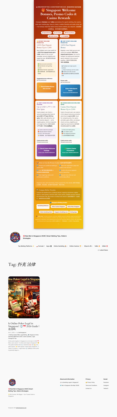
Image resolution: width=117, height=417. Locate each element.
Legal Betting (23, 334)
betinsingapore (22, 332)
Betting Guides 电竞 (14, 334)
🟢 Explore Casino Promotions (70, 150)
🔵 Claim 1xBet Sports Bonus (70, 90)
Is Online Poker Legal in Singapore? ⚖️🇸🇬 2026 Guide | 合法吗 (23, 326)
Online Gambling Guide (46, 212)
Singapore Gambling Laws (61, 212)
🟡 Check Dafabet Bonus (46, 87)
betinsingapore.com (21, 407)
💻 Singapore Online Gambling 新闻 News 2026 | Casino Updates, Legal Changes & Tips (23, 336)
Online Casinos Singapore (58, 206)
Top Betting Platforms (43, 205)
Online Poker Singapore (73, 206)
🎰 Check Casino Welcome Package (46, 150)
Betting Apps (73, 212)
